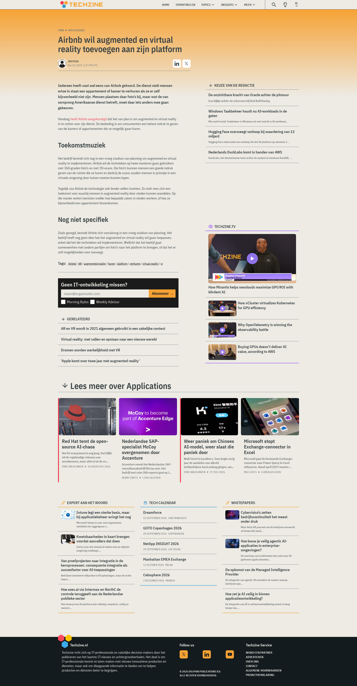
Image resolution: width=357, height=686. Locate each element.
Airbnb (72, 263)
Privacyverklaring (260, 675)
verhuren (135, 263)
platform (122, 263)
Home (166, 5)
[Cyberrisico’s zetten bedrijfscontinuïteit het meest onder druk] (232, 521)
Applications (76, 30)
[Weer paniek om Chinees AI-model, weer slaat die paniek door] (209, 416)
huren (111, 263)
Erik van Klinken (72, 466)
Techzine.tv (225, 226)
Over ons (252, 661)
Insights (227, 5)
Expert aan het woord (87, 502)
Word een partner (259, 652)
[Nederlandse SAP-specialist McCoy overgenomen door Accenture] (148, 416)
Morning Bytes (78, 301)
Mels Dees (250, 472)
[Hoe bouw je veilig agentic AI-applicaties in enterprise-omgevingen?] (232, 550)
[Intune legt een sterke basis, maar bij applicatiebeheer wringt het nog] (68, 519)
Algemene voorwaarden (263, 670)
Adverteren (254, 657)
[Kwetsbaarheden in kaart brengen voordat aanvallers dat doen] (68, 543)
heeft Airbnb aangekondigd (88, 119)
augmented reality (95, 263)
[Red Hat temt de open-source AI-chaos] (87, 416)
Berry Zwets (130, 477)
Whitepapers (243, 502)
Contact (252, 666)
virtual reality (150, 263)
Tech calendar (162, 502)
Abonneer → (163, 293)
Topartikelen (185, 5)
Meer (248, 5)
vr (162, 263)
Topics (206, 5)
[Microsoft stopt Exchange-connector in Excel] (270, 416)
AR (80, 263)
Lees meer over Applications (120, 385)
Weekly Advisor (108, 301)
